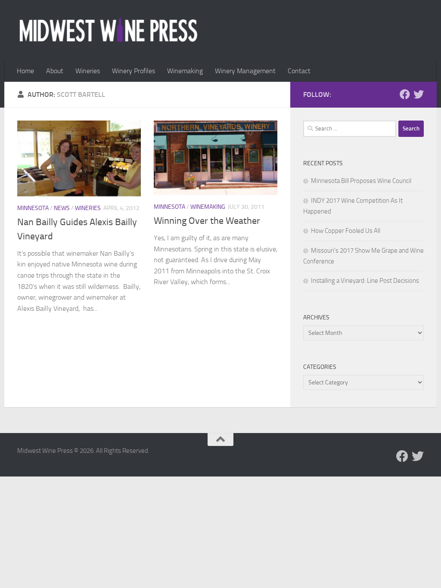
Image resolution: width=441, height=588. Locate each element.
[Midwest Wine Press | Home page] (108, 30)
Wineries (87, 71)
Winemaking (185, 71)
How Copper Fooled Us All (345, 231)
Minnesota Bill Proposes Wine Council (361, 181)
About (54, 71)
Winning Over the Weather (207, 220)
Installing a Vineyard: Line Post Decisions (365, 281)
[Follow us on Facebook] (405, 94)
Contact (299, 71)
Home (25, 71)
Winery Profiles (133, 71)
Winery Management (245, 71)
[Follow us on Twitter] (418, 94)
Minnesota (33, 208)
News (62, 208)
